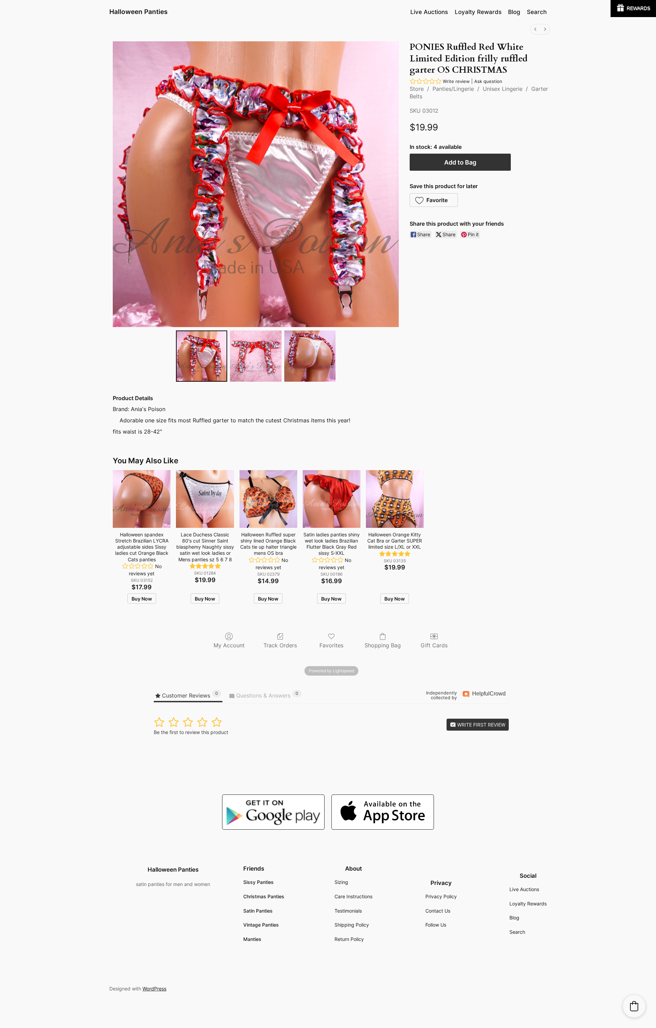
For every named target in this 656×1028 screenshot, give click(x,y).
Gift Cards (434, 645)
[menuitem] (535, 29)
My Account (229, 645)
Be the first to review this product (191, 732)
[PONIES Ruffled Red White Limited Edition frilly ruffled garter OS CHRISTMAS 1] (255, 356)
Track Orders (280, 645)
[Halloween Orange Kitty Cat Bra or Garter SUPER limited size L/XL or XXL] (395, 499)
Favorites (331, 645)
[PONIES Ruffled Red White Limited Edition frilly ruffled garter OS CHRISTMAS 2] (310, 356)
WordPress (154, 988)
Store (417, 88)
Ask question (488, 81)
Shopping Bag (383, 645)
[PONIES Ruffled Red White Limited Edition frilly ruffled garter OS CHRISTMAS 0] (201, 356)
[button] (434, 200)
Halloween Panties (138, 12)
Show (633, 8)
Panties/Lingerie (453, 88)
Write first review (480, 725)
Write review (456, 81)
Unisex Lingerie (502, 88)
